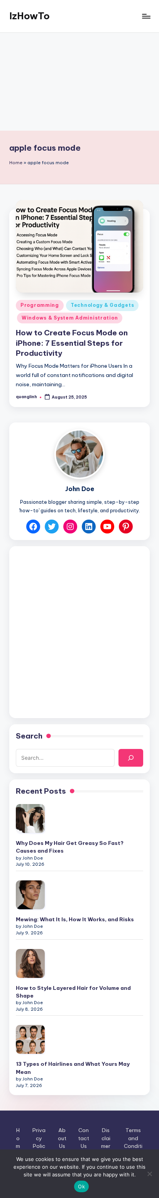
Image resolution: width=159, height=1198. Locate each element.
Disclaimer (105, 1138)
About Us (62, 1138)
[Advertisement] (79, 82)
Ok (81, 1186)
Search (29, 735)
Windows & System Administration (70, 318)
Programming (39, 305)
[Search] (130, 758)
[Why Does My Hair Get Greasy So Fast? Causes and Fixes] (30, 818)
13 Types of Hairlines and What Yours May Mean (73, 1067)
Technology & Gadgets (102, 305)
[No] (149, 1174)
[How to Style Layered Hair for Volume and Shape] (30, 963)
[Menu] (146, 16)
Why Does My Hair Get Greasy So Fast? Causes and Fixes (69, 847)
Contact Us (83, 1138)
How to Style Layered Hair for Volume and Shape (73, 991)
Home (15, 162)
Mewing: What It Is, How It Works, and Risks (75, 919)
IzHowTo (29, 16)
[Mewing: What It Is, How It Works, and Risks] (30, 894)
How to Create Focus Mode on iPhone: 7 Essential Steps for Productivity (72, 343)
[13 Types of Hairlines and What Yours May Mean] (30, 1039)
